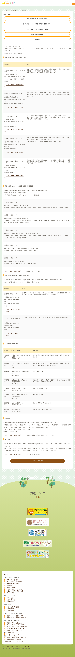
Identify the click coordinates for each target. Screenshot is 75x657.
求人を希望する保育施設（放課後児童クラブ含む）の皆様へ (14, 640)
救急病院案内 (10, 609)
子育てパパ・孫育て (12, 580)
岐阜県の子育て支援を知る (14, 623)
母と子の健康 (10, 593)
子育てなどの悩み (12, 10)
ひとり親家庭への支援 (13, 583)
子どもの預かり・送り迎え (14, 589)
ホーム (3, 10)
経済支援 (9, 585)
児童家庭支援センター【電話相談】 (37, 18)
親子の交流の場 (11, 587)
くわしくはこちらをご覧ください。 (15, 271)
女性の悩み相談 (11, 600)
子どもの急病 (10, 611)
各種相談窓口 (10, 602)
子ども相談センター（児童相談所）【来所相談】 (37, 24)
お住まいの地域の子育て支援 (15, 591)
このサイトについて (16, 646)
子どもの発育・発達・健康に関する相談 (37, 29)
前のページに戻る (38, 461)
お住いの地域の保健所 (37, 34)
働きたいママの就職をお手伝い (16, 616)
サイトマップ (5, 646)
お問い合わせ (27, 646)
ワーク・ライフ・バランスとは (16, 625)
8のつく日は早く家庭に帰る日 (15, 628)
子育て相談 (10, 598)
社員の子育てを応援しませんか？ (16, 638)
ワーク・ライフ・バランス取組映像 (17, 627)
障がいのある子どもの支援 (14, 582)
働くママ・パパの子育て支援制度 (16, 618)
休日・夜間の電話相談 (13, 607)
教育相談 (37, 40)
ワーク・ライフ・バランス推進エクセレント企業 (13, 635)
